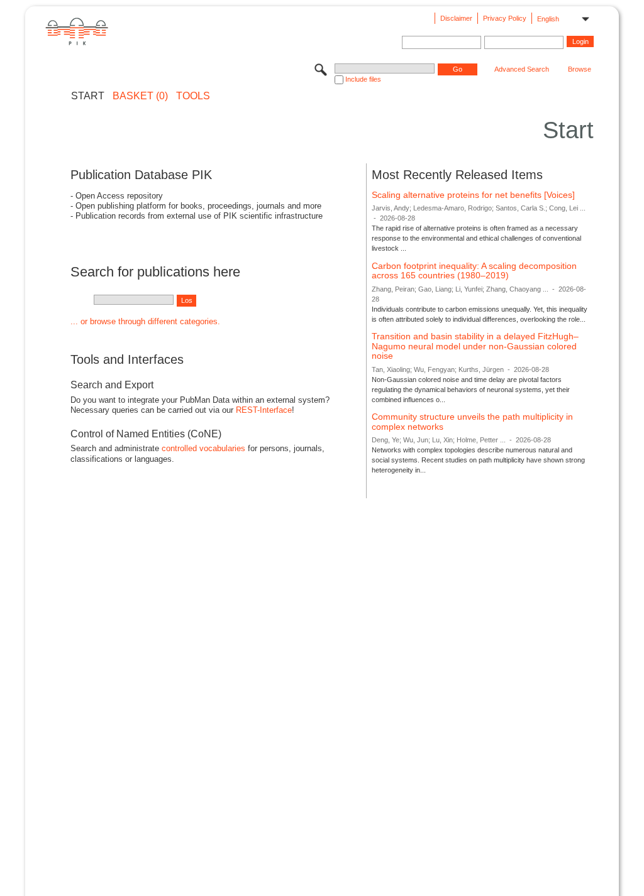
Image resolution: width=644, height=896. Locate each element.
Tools (193, 96)
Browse (579, 69)
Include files (363, 79)
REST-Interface (264, 410)
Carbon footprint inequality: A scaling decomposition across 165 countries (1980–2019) (474, 271)
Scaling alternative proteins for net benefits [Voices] (473, 195)
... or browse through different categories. (145, 321)
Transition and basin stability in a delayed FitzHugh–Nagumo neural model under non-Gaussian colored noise (475, 346)
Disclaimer (456, 18)
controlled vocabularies (203, 448)
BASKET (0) (140, 96)
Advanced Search (521, 69)
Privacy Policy (504, 18)
